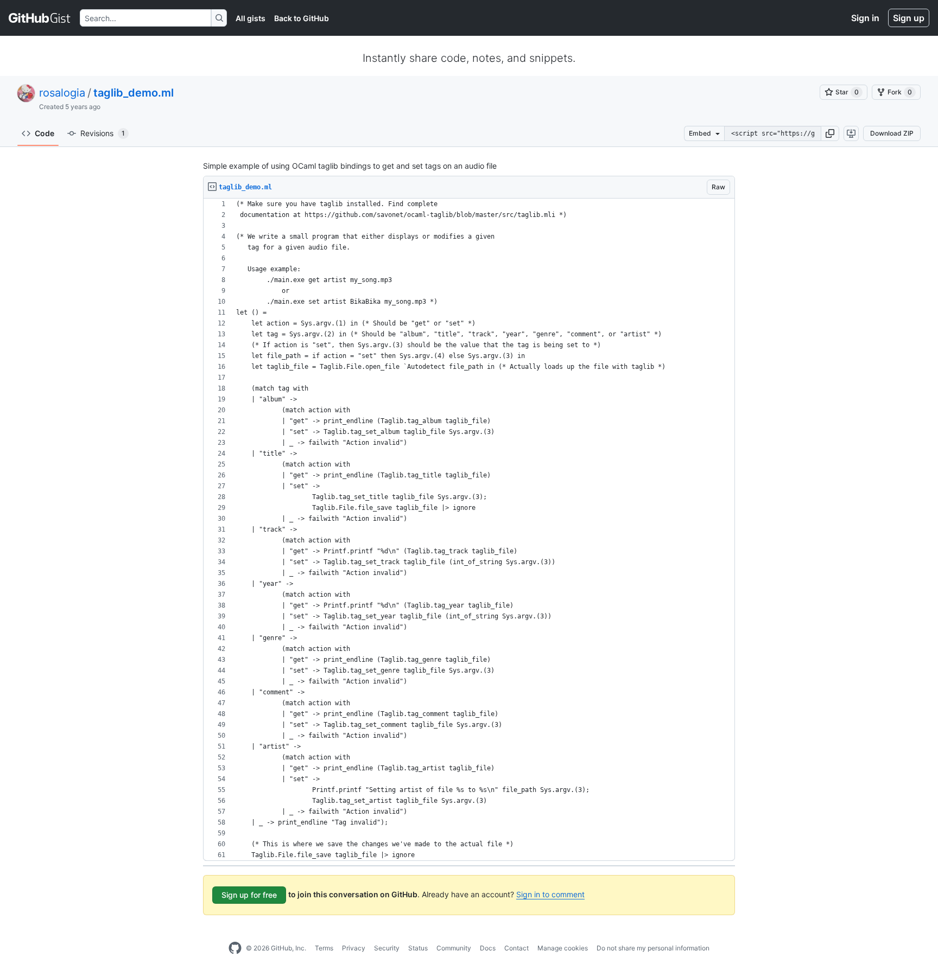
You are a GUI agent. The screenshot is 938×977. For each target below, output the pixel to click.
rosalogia (62, 92)
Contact (516, 948)
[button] (830, 133)
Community (453, 948)
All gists (250, 18)
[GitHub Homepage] (235, 948)
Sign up (908, 17)
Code (44, 133)
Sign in (865, 17)
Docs (488, 948)
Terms (324, 948)
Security (387, 948)
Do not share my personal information (653, 948)
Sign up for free (249, 894)
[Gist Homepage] (40, 17)
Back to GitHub (301, 18)
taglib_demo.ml (133, 92)
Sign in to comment (550, 894)
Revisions (102, 133)
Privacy (353, 948)
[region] (469, 530)
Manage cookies (562, 948)
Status (418, 948)
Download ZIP (892, 133)
